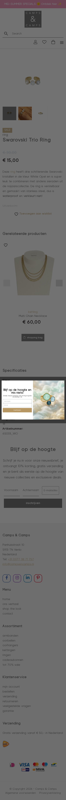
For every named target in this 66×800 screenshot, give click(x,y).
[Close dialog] (63, 382)
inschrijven (17, 410)
